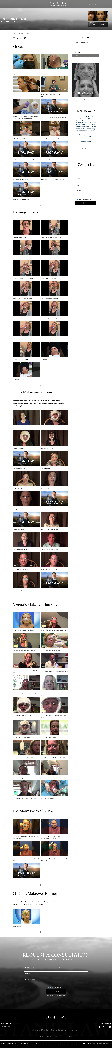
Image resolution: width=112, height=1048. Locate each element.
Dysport (43, 403)
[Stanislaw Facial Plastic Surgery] (57, 4)
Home (14, 33)
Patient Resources (80, 49)
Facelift (30, 400)
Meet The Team (79, 45)
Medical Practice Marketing (47, 1030)
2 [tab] (87, 99)
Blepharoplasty (50, 400)
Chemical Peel (35, 403)
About (73, 4)
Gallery (40, 4)
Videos (76, 55)
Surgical (18, 4)
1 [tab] (84, 99)
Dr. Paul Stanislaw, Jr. (81, 42)
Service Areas (78, 52)
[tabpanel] (85, 80)
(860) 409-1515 (92, 4)
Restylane (57, 403)
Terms (63, 995)
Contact (81, 4)
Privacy (60, 995)
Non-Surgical (29, 4)
